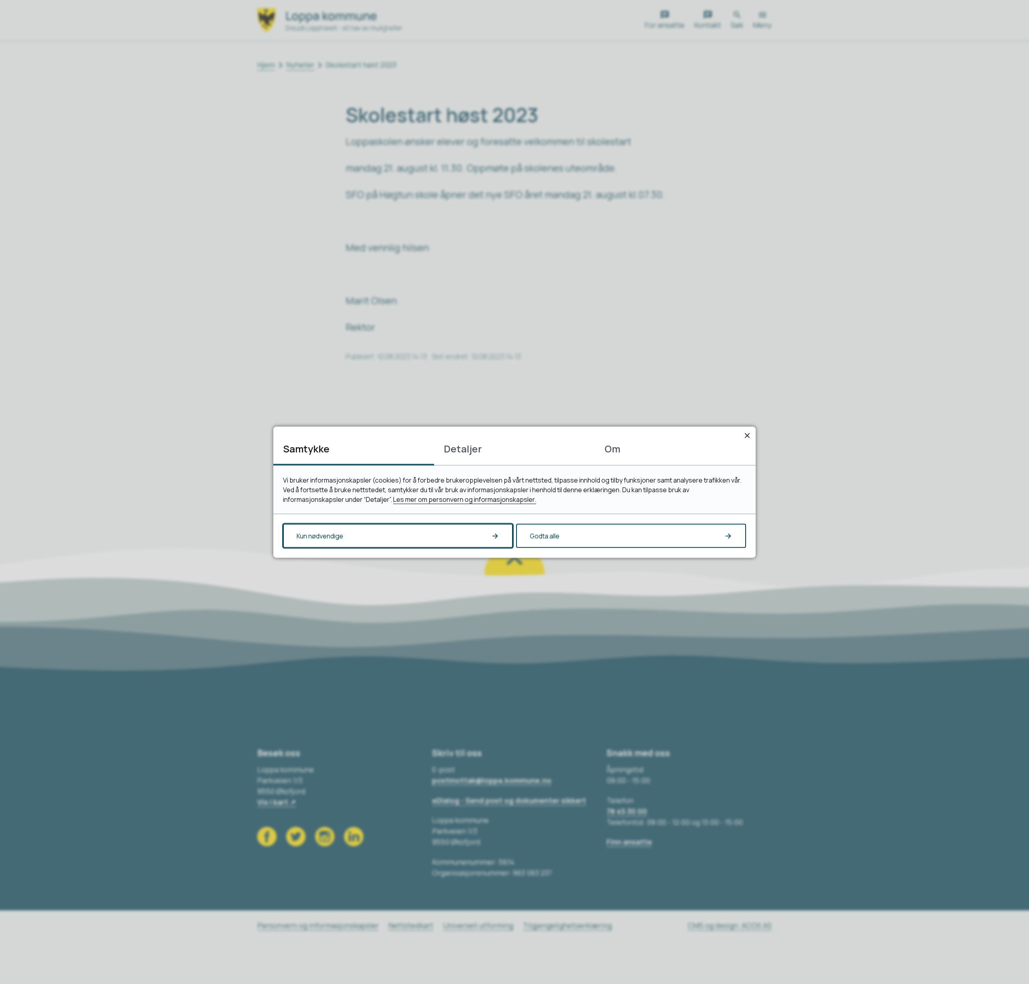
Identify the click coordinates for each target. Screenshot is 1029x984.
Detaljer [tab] (463, 448)
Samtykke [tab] (306, 448)
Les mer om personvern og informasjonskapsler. (464, 499)
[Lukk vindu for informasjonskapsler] (747, 435)
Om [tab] (612, 448)
